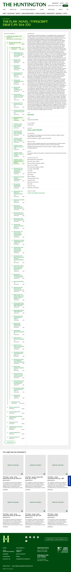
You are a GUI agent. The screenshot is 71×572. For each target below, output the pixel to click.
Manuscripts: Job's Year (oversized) (18, 219)
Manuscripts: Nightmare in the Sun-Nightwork (18, 275)
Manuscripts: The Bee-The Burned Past (18, 74)
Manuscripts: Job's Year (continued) (18, 213)
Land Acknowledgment (8, 551)
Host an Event (20, 554)
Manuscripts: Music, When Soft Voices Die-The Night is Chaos (19, 267)
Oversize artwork (13, 437)
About (61, 9)
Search (18, 13)
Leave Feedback (69, 481)
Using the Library (19, 551)
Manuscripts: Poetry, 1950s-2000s (19, 311)
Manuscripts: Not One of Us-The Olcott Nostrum (18, 289)
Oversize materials (14, 432)
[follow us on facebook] (30, 537)
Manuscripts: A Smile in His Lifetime (19, 338)
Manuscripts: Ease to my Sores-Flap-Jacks (19, 110)
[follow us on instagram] (38, 537)
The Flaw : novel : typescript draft (52, 514)
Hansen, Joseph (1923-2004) (34, 130)
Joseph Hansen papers (12, 36)
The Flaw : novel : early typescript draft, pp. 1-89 (18, 125)
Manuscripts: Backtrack (17, 60)
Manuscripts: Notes (19, 281)
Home (4, 13)
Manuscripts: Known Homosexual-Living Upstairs (19, 241)
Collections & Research (28, 9)
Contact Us (6, 559)
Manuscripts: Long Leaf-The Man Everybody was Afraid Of (18, 249)
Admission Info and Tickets (42, 556)
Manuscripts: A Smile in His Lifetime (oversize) (19, 346)
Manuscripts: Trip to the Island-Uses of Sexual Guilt (19, 382)
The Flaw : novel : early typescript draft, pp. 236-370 (18, 139)
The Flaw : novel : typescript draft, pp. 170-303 (19, 154)
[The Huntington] (24, 4)
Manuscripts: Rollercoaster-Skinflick (17, 324)
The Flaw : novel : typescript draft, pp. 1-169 (19, 147)
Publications (14, 401)
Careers (5, 554)
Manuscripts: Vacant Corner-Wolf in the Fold (19, 389)
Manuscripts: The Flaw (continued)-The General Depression (18, 170)
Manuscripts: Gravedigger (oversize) (17, 185)
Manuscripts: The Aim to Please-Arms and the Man (19, 54)
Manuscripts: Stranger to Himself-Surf (19, 368)
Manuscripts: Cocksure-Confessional (17, 88)
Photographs (12, 422)
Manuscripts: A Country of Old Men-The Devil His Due (19, 96)
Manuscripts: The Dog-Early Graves (18, 103)
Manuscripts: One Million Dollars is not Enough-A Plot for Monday (19, 296)
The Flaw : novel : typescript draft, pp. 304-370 (19, 161)
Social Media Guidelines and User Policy (22, 566)
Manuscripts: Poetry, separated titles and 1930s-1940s (19, 304)
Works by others (13, 407)
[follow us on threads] (34, 537)
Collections (10, 13)
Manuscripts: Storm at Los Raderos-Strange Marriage (19, 361)
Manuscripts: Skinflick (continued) (19, 331)
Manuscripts (14, 47)
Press (18, 556)
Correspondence (13, 411)
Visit (4, 9)
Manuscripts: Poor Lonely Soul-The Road (18, 317)
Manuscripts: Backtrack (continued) (17, 67)
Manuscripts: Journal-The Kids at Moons (19, 226)
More (64, 13)
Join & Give (51, 9)
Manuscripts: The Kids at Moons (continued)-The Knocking (18, 233)
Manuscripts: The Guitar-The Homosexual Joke (18, 192)
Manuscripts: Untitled (17, 395)
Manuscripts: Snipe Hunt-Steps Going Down (19, 353)
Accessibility (20, 548)
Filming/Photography (23, 559)
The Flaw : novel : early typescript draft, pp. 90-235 (18, 132)
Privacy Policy (6, 566)
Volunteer (6, 556)
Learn (42, 9)
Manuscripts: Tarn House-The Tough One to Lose (18, 375)
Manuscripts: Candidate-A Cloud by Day (19, 81)
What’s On (13, 9)
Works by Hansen (13, 42)
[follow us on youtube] (26, 541)
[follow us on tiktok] (26, 537)
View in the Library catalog (35, 193)
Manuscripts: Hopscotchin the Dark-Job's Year (18, 207)
